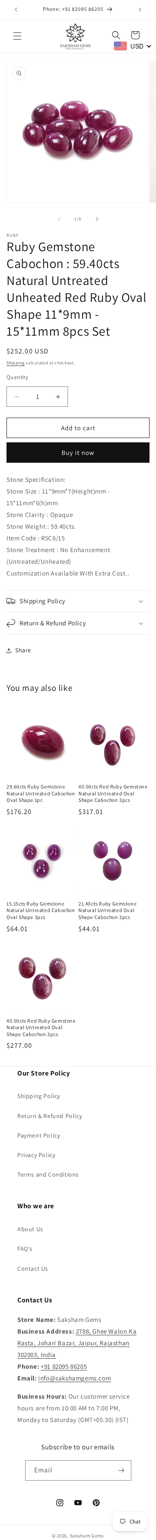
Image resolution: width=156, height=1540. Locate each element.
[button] (17, 36)
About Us (30, 1229)
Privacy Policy (36, 1155)
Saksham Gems (87, 1536)
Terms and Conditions (48, 1174)
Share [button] (23, 650)
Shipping (15, 363)
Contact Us (32, 1268)
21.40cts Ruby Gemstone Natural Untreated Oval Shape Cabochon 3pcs (107, 910)
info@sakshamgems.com (74, 1378)
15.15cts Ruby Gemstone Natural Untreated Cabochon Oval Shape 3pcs (40, 910)
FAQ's (24, 1248)
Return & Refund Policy (49, 1116)
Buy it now (78, 452)
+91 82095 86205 (64, 1366)
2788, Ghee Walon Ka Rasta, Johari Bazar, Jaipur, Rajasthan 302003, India (76, 1343)
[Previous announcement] (16, 9)
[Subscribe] (121, 1470)
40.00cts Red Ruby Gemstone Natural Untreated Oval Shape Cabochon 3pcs (113, 793)
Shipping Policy (38, 1096)
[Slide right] (97, 219)
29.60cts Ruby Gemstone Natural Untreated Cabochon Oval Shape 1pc (40, 793)
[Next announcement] (140, 9)
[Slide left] (58, 219)
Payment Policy (38, 1135)
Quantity (17, 377)
